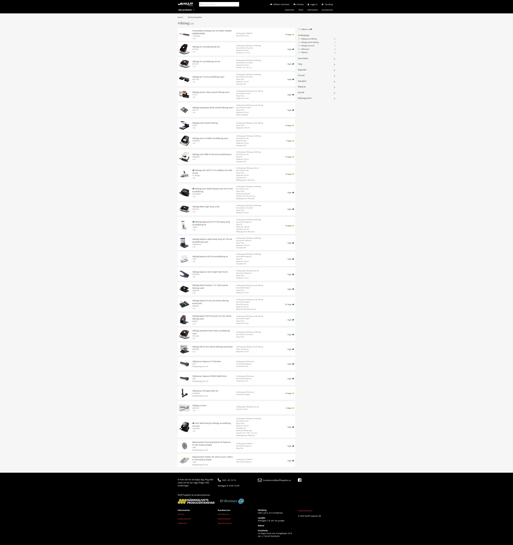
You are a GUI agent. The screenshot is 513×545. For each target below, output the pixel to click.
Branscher (289, 10)
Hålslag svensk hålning (318, 42)
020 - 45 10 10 (229, 480)
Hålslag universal (318, 45)
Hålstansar (318, 49)
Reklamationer (224, 518)
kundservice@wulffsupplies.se (277, 480)
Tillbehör (318, 52)
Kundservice (327, 10)
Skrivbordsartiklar (195, 17)
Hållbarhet (182, 523)
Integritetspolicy (305, 510)
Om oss (181, 514)
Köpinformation (225, 523)
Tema (300, 10)
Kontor (180, 17)
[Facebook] (300, 480)
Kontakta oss (223, 514)
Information (312, 10)
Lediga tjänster (184, 518)
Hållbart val (305, 29)
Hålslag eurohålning (318, 39)
